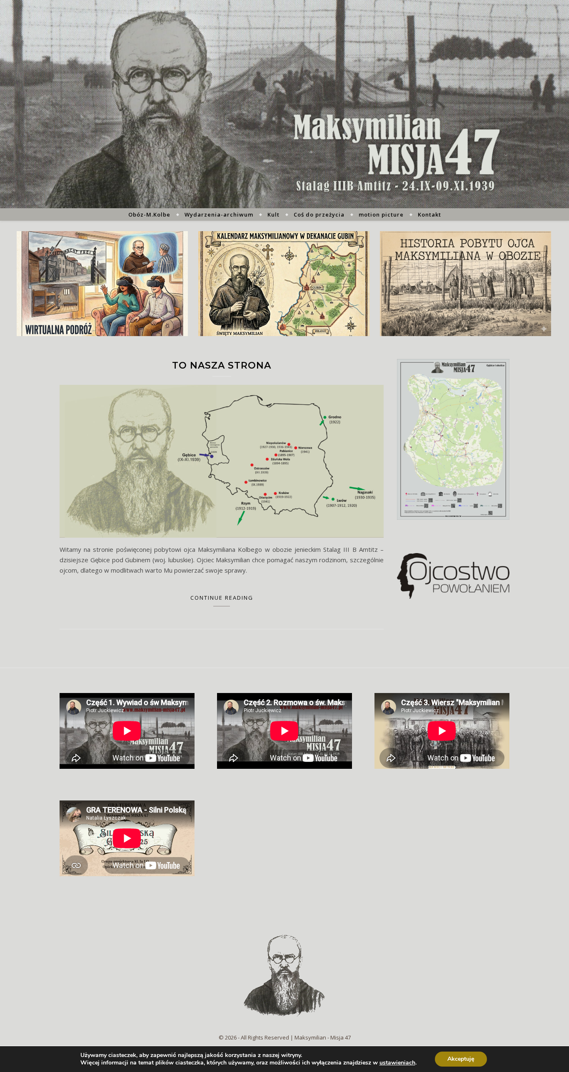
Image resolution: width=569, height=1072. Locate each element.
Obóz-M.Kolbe (149, 214)
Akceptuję (460, 1059)
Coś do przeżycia (319, 214)
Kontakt (429, 214)
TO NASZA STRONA (221, 365)
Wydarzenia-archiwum (219, 214)
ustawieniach (397, 1063)
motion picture (381, 214)
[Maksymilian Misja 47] (284, 104)
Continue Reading (221, 597)
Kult (273, 214)
